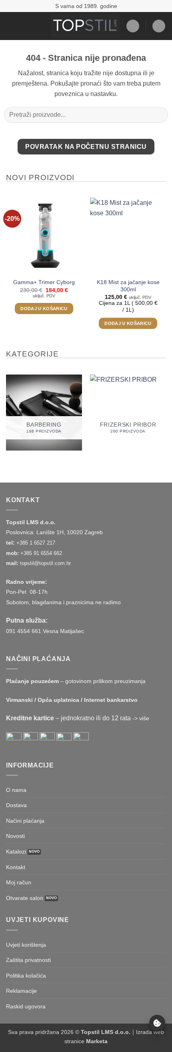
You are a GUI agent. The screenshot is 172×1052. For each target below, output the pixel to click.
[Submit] (158, 115)
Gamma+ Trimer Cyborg (44, 282)
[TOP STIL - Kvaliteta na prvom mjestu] (85, 26)
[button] (11, 26)
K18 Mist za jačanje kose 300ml (128, 286)
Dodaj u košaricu (43, 308)
